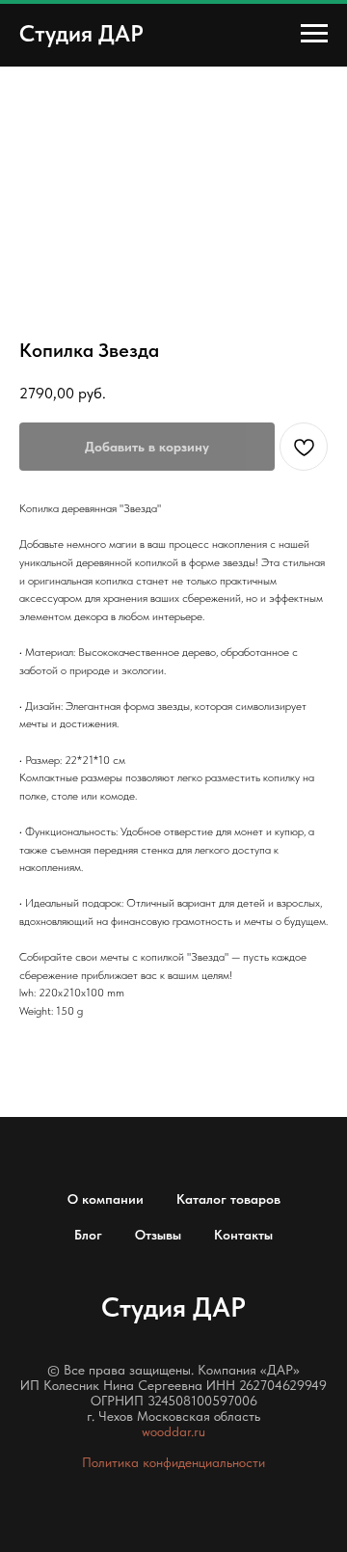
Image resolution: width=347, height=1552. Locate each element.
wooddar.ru (173, 1431)
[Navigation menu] (314, 33)
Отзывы (158, 1234)
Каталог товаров (228, 1199)
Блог (88, 1234)
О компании (105, 1199)
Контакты (243, 1234)
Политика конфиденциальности (173, 1462)
